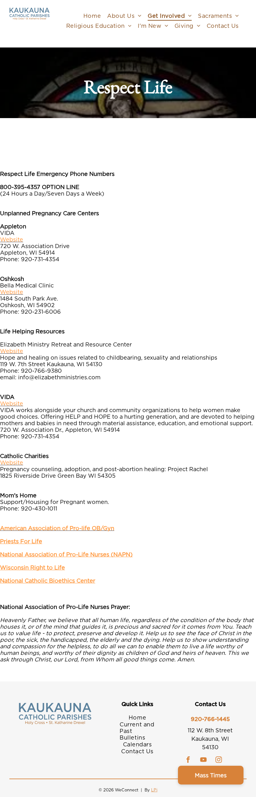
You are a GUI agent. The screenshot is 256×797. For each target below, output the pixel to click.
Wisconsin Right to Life (32, 567)
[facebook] (188, 760)
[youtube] (204, 760)
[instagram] (219, 760)
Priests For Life (21, 541)
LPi (154, 790)
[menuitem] (92, 16)
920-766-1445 (210, 719)
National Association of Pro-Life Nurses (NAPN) (66, 554)
